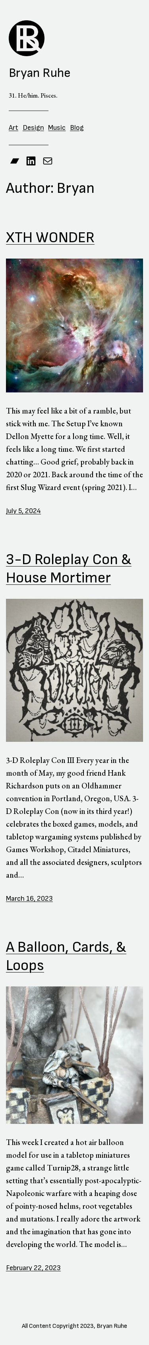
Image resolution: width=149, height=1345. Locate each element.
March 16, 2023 (29, 898)
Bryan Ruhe (40, 73)
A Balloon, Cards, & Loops (66, 956)
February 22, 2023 (33, 1268)
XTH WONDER (50, 238)
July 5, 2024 (23, 511)
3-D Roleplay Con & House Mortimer (69, 569)
